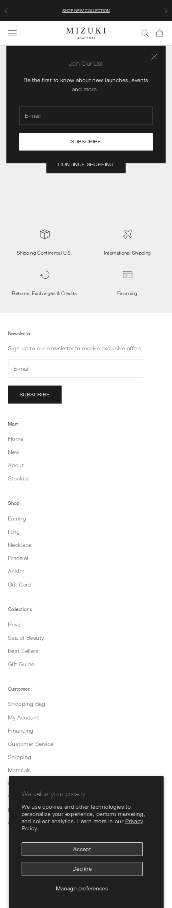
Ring (14, 531)
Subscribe (86, 141)
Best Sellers (23, 650)
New (13, 451)
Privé (14, 624)
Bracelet (18, 557)
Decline (82, 868)
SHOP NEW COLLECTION (86, 10)
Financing (127, 293)
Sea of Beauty (26, 637)
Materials (19, 770)
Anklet (16, 571)
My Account (23, 717)
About (16, 465)
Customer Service (31, 743)
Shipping (19, 756)
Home (16, 438)
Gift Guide (21, 664)
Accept (82, 849)
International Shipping (127, 252)
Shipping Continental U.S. (44, 252)
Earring (17, 518)
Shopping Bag (26, 703)
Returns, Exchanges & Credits (44, 293)
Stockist (18, 478)
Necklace (19, 544)
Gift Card (19, 584)
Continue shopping (86, 164)
